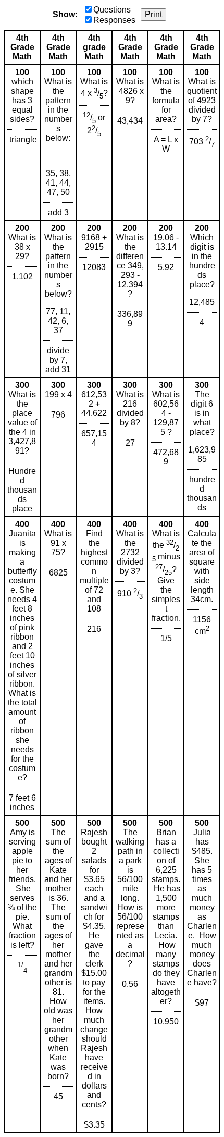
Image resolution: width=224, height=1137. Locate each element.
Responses (114, 20)
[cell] (22, 143)
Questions (112, 9)
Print (153, 14)
